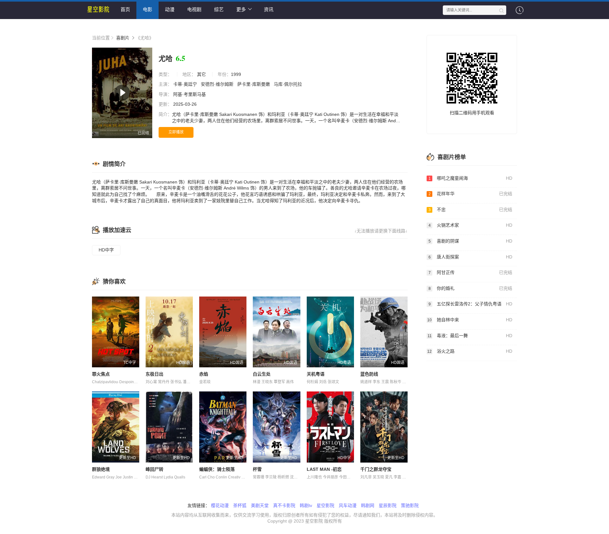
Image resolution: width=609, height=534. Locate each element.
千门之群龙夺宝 (375, 469)
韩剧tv (306, 505)
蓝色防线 (369, 374)
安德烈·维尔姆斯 (218, 84)
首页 (125, 9)
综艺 (219, 9)
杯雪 (257, 469)
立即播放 (176, 132)
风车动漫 (348, 505)
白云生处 (262, 374)
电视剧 (194, 9)
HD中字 (106, 249)
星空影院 (325, 505)
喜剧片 (122, 37)
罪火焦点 (101, 374)
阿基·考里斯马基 (190, 94)
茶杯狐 (239, 505)
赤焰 (203, 374)
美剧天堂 (260, 505)
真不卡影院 (284, 505)
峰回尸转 (154, 469)
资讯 (268, 9)
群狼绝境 (101, 469)
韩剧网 (367, 505)
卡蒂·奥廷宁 (185, 84)
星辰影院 (387, 505)
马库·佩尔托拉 (288, 84)
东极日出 (154, 374)
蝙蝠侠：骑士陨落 (217, 469)
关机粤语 (315, 374)
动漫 (169, 9)
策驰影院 (410, 505)
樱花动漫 (220, 505)
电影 (147, 9)
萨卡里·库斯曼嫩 (254, 84)
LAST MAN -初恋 (324, 469)
